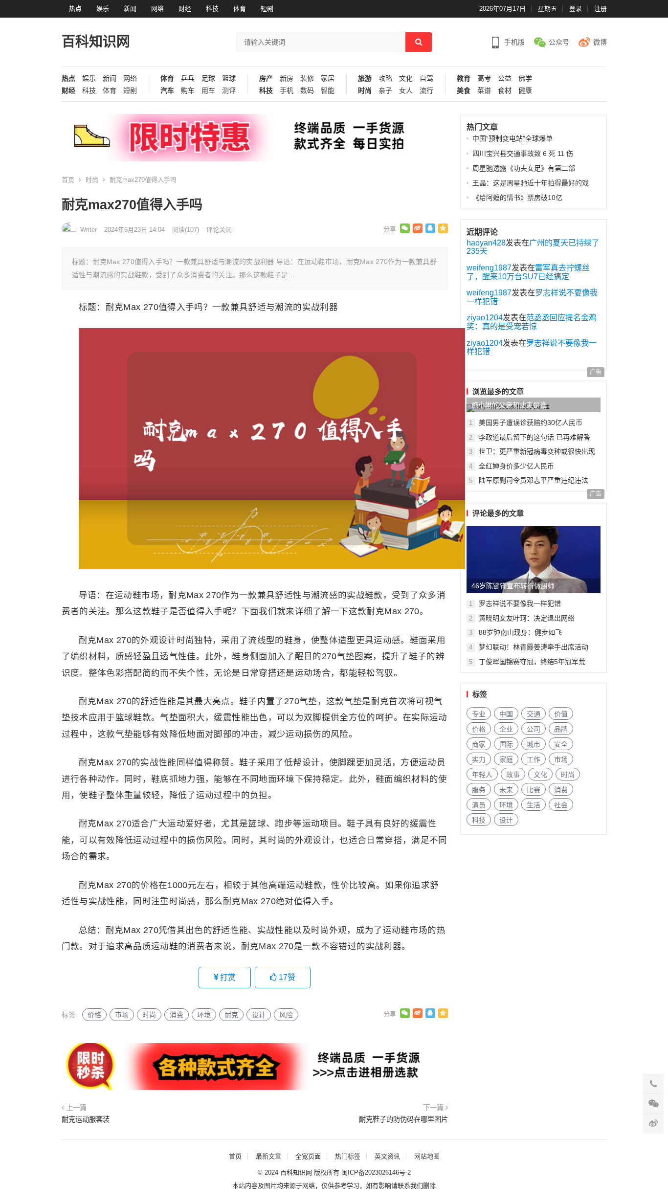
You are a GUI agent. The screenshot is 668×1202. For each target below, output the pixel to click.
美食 (463, 90)
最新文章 (268, 1156)
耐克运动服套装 (86, 1119)
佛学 (525, 78)
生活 (533, 805)
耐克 (231, 1015)
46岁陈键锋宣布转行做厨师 (513, 586)
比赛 (533, 790)
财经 (184, 8)
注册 (600, 8)
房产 (266, 78)
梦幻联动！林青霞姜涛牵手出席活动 (533, 647)
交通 (533, 714)
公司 (533, 729)
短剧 (267, 8)
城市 (533, 744)
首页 (68, 179)
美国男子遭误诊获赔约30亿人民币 (530, 422)
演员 (479, 805)
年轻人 (482, 775)
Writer (88, 229)
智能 (327, 90)
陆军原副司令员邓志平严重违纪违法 (533, 480)
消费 (176, 1015)
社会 (561, 805)
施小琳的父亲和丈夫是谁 (509, 405)
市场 (122, 1015)
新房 (286, 78)
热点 (75, 8)
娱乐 (102, 8)
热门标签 (347, 1156)
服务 (479, 790)
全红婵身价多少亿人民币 (516, 466)
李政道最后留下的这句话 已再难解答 (534, 437)
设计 (259, 1015)
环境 (204, 1015)
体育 (239, 8)
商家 (479, 744)
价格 (94, 1015)
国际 (506, 744)
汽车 (167, 90)
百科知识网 (96, 41)
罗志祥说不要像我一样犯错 (520, 603)
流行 (426, 90)
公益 (505, 78)
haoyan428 (486, 243)
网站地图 (427, 1156)
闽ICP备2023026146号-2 (376, 1172)
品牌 (561, 729)
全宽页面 (308, 1156)
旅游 (365, 78)
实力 (479, 759)
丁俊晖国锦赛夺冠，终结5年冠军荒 (532, 662)
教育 (463, 78)
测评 (229, 90)
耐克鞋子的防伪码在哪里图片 (403, 1119)
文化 (406, 78)
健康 (525, 90)
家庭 (506, 759)
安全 (561, 744)
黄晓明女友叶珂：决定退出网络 (527, 618)
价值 (561, 714)
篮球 (229, 78)
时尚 (365, 90)
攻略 (385, 78)
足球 (208, 78)
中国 (506, 714)
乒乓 (188, 78)
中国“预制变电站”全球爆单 (512, 138)
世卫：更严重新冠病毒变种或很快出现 (537, 451)
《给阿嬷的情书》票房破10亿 (517, 197)
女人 (406, 90)
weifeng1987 (489, 268)
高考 (484, 78)
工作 (533, 759)
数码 (307, 90)
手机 (286, 90)
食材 (505, 90)
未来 (506, 790)
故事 (513, 775)
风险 (286, 1015)
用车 (208, 90)
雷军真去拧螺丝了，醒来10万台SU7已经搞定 (528, 272)
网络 (157, 8)
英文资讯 (387, 1156)
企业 (506, 729)
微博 (600, 42)
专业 (479, 714)
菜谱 (484, 90)
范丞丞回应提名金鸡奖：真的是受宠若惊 (532, 322)
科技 (212, 8)
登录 (575, 8)
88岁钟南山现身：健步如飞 (520, 632)
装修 (307, 78)
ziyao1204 (485, 317)
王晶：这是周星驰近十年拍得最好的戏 (530, 183)
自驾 (426, 78)
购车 (188, 90)
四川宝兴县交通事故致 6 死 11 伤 (522, 153)
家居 (327, 78)
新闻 (130, 8)
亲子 (385, 90)
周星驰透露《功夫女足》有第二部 (523, 168)
